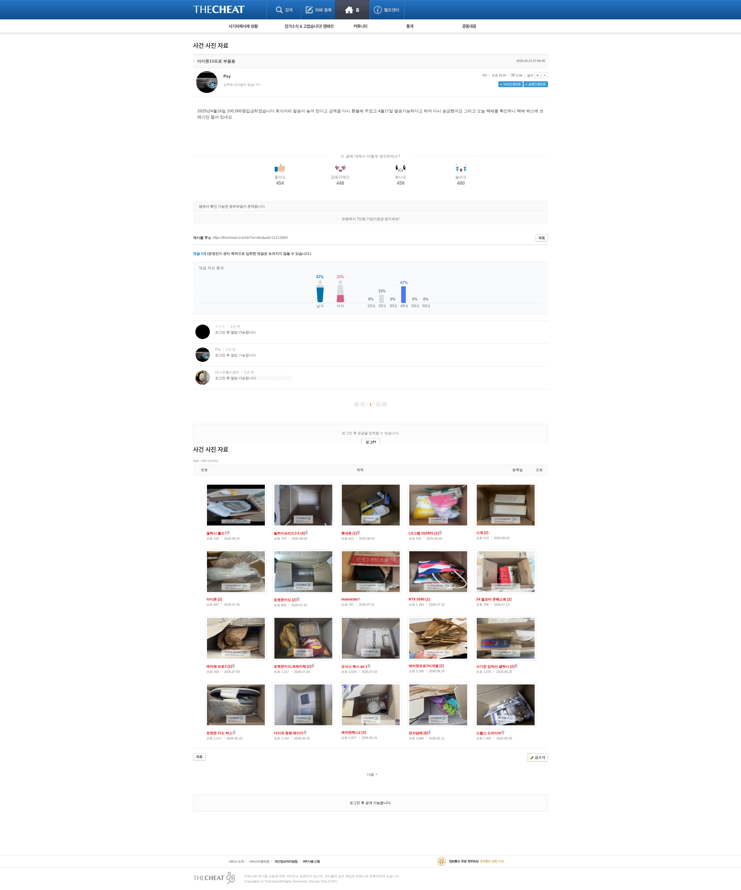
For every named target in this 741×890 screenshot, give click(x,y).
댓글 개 (199, 254)
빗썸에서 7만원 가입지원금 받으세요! (370, 219)
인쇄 (519, 75)
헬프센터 (387, 9)
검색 (283, 9)
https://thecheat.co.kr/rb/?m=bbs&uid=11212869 (250, 238)
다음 (370, 774)
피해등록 (318, 9)
